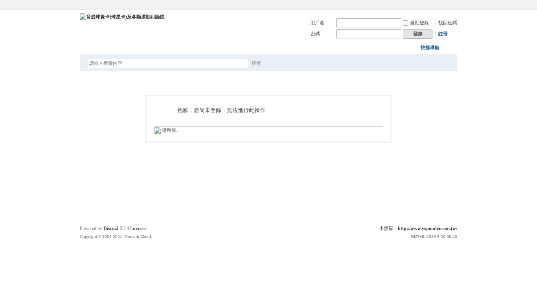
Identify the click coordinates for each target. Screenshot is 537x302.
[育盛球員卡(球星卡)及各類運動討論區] (122, 17)
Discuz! (110, 228)
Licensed (138, 228)
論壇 (91, 47)
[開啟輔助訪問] (455, 5)
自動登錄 (419, 23)
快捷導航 (430, 47)
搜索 (256, 63)
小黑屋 (386, 228)
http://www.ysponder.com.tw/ (427, 228)
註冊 (443, 34)
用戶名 (317, 23)
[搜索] (279, 63)
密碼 (315, 34)
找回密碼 (447, 23)
